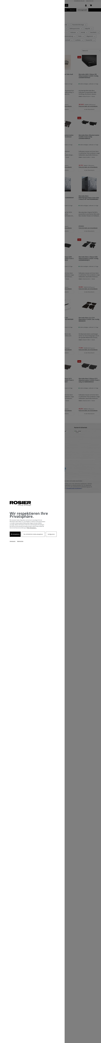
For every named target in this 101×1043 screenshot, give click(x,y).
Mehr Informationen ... (32, 527)
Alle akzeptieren (15, 534)
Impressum (13, 541)
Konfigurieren (51, 534)
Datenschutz (20, 541)
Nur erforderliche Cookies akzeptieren (33, 534)
